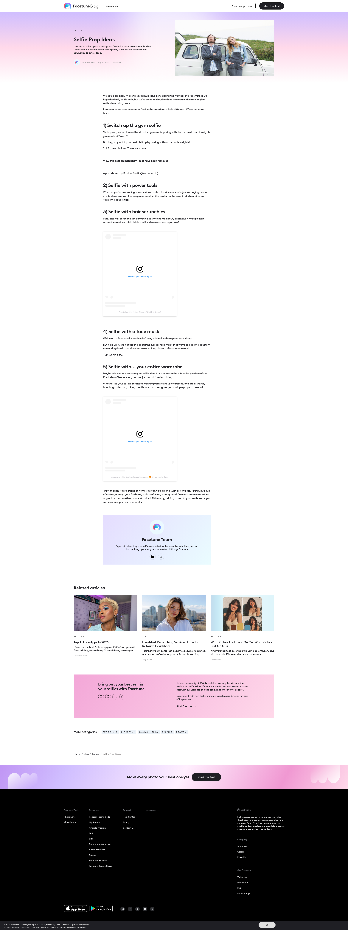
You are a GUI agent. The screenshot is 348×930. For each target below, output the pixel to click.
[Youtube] (145, 909)
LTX (239, 888)
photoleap (242, 882)
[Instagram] (122, 909)
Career (240, 851)
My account (95, 822)
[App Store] (75, 908)
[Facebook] (130, 909)
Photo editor (70, 817)
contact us (128, 828)
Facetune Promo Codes (100, 866)
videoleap (242, 877)
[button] (116, 6)
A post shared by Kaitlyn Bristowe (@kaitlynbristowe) (140, 312)
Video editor (70, 822)
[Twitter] (152, 909)
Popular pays (243, 893)
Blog (91, 838)
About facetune (97, 849)
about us (242, 846)
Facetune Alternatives (100, 844)
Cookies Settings (79, 927)
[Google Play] (101, 908)
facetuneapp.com (242, 6)
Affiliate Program (97, 828)
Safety (126, 822)
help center (129, 817)
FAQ (91, 833)
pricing (92, 855)
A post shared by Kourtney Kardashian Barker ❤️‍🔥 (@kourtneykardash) (139, 477)
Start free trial (272, 5)
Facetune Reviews (98, 860)
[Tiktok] (137, 909)
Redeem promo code (99, 817)
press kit (241, 857)
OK (267, 925)
